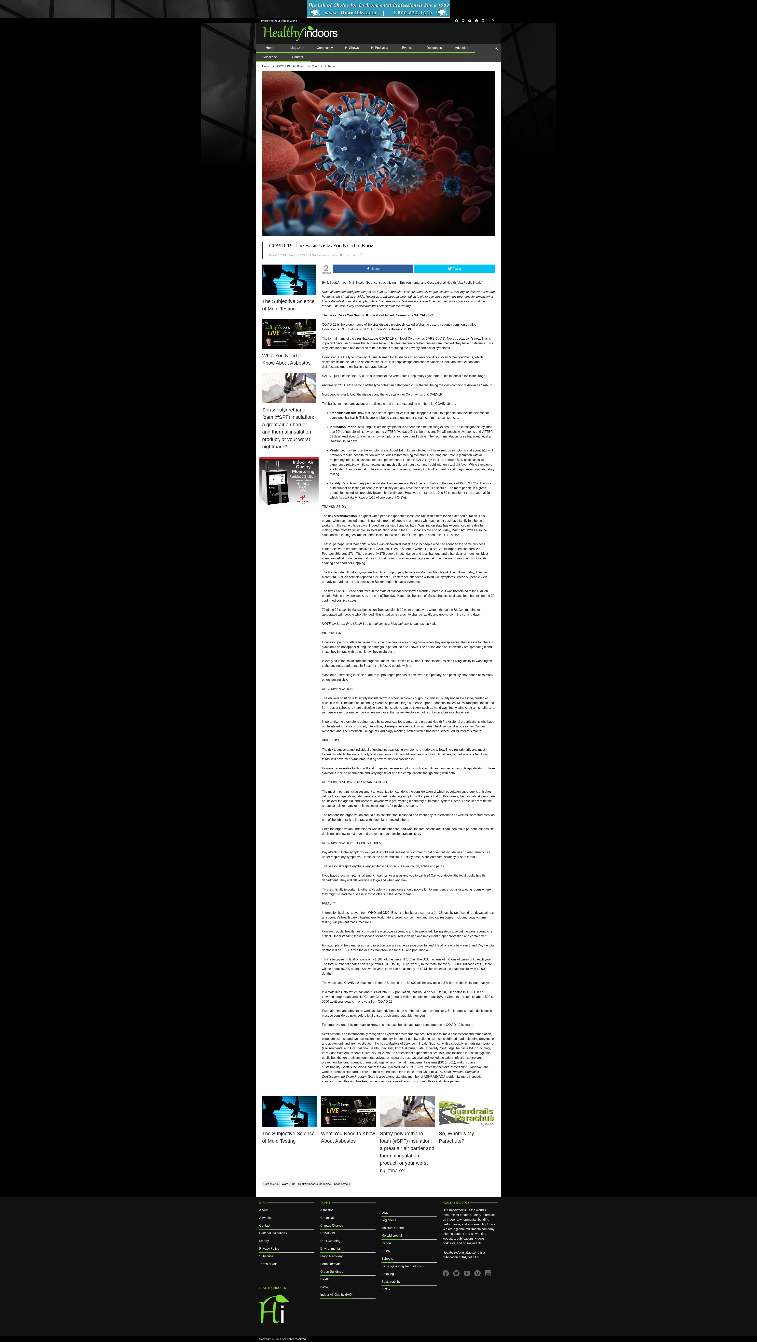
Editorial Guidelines (273, 1233)
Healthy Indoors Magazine (314, 1183)
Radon (386, 1243)
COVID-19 (305, 255)
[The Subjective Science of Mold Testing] (289, 279)
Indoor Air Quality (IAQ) (336, 1294)
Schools (387, 1258)
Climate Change (331, 1225)
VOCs (385, 1289)
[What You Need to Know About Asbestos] (289, 333)
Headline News (320, 255)
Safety (385, 1251)
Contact (264, 1225)
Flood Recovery (331, 1256)
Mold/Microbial (391, 1235)
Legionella (388, 1220)
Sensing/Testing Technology (401, 1266)
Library (264, 1241)
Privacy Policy (269, 1248)
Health (333, 255)
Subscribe (266, 1256)
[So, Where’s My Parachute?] (466, 1111)
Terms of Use (268, 1264)
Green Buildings (331, 1271)
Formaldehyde (330, 1264)
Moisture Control (393, 1228)
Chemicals (327, 1217)
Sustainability (390, 1281)
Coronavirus (271, 1183)
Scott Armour (342, 1183)
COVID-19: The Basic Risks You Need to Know (306, 66)
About (263, 1210)
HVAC (324, 1287)
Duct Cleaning (330, 1241)
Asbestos (326, 1210)
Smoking (387, 1274)
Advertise (265, 1217)
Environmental (330, 1248)
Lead (385, 1212)
